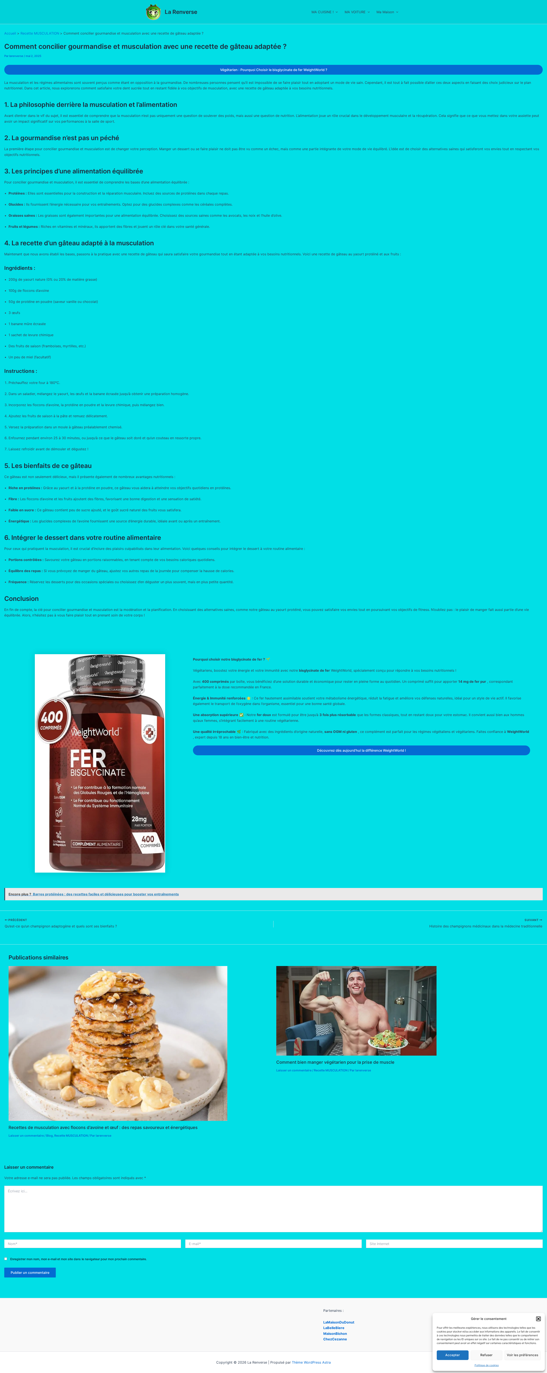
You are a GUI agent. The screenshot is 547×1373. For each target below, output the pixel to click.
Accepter (452, 1355)
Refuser (486, 1355)
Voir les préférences (522, 1355)
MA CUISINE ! (323, 12)
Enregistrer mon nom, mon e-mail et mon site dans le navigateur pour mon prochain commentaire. (78, 1259)
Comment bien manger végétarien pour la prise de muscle (335, 1062)
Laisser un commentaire (26, 1135)
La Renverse (181, 12)
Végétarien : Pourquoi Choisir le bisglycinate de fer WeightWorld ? (273, 70)
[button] (538, 1319)
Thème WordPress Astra (311, 1362)
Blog (49, 1135)
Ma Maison (385, 12)
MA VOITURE (355, 12)
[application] (336, 11)
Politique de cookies (487, 1365)
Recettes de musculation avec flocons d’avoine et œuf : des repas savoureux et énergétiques (103, 1127)
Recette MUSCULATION (71, 1135)
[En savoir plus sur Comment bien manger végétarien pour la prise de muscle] (356, 1010)
